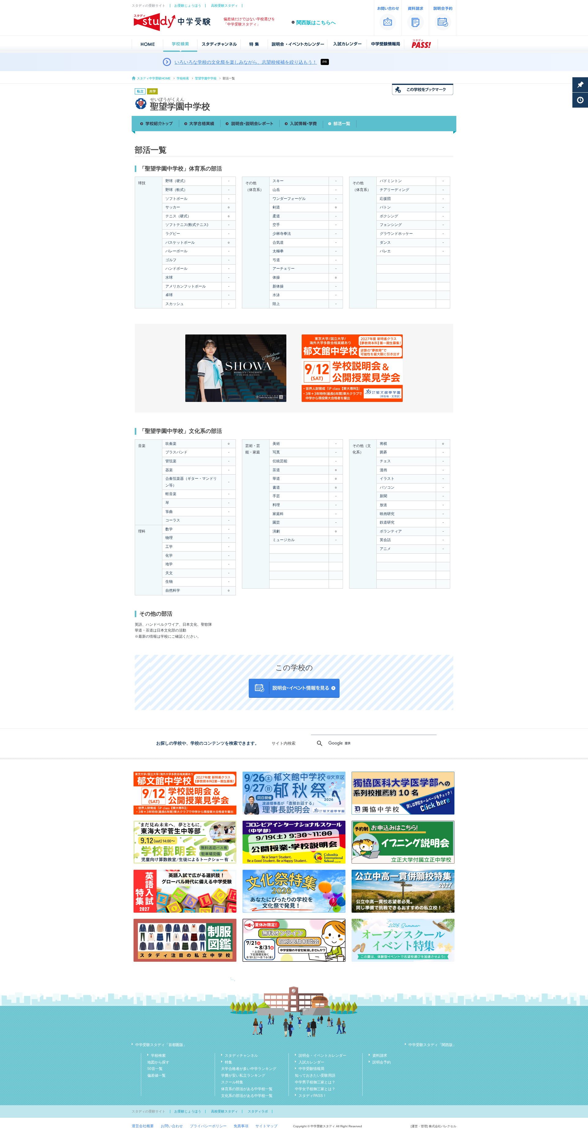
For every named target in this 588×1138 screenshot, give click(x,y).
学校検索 (183, 78)
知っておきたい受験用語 (315, 1075)
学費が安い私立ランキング (243, 1075)
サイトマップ (266, 1126)
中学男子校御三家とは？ (315, 1082)
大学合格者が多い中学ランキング (248, 1069)
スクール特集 (232, 1082)
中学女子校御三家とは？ (315, 1089)
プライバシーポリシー (208, 1126)
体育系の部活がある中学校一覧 (247, 1089)
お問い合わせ (172, 1126)
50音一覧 (155, 1069)
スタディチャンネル (241, 1055)
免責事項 (241, 1126)
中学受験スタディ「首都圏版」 (161, 1045)
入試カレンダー (311, 1062)
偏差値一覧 (156, 1075)
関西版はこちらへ (316, 22)
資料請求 (379, 1055)
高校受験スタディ (224, 5)
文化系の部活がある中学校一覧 (247, 1096)
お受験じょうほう (187, 5)
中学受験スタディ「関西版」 (432, 1045)
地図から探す (158, 1062)
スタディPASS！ (312, 1096)
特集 (228, 1062)
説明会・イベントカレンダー (322, 1055)
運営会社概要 (143, 1126)
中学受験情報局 (311, 1069)
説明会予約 (381, 1062)
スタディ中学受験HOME (154, 78)
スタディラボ (258, 1111)
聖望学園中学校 (206, 78)
